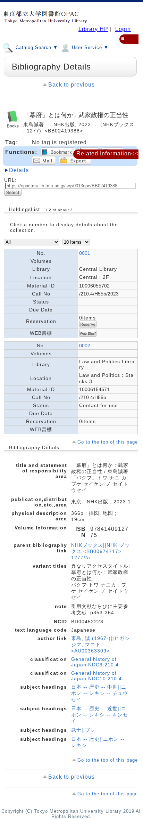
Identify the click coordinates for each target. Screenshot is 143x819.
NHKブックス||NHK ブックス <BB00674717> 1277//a (100, 551)
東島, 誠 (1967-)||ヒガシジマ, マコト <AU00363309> (100, 644)
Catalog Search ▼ (36, 47)
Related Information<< (107, 153)
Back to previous (71, 85)
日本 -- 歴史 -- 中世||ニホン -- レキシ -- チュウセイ (99, 693)
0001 (84, 253)
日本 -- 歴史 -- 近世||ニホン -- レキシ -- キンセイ (99, 715)
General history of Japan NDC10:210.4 (96, 675)
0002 (84, 345)
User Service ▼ (89, 47)
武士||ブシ (83, 730)
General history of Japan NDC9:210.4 (95, 661)
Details (19, 170)
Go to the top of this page (107, 442)
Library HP (93, 29)
